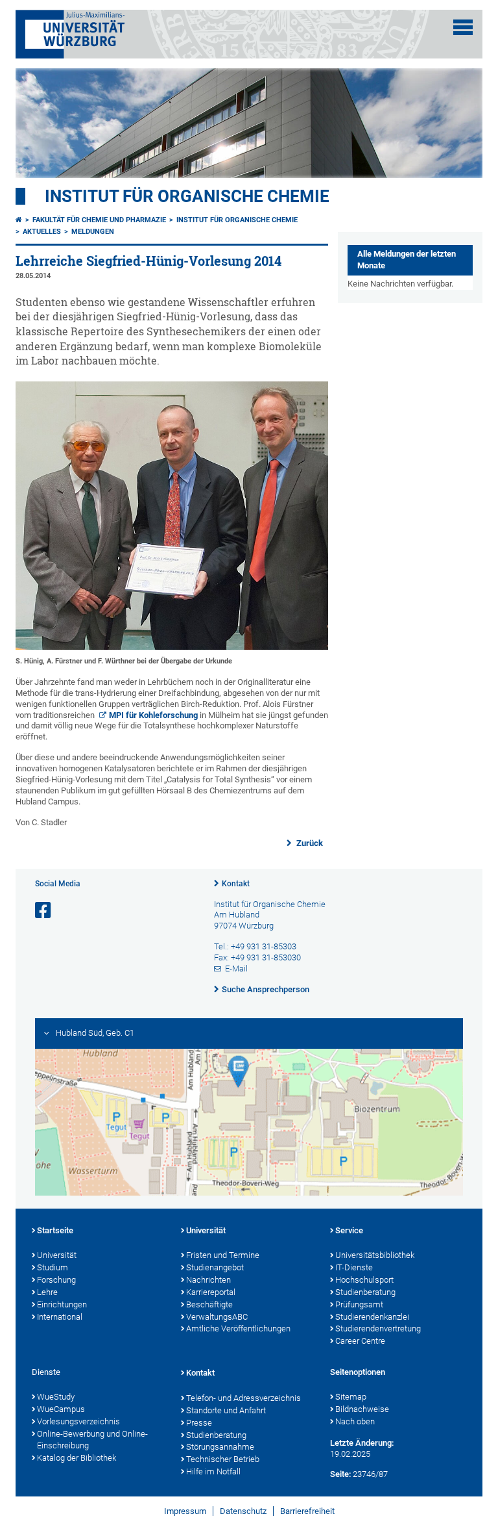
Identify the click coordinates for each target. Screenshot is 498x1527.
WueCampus (61, 1409)
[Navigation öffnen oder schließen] (463, 27)
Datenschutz (243, 1511)
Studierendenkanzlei (372, 1317)
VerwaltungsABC (217, 1317)
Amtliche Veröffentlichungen (238, 1328)
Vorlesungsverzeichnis (78, 1421)
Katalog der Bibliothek (76, 1458)
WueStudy (56, 1397)
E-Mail (236, 968)
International (59, 1317)
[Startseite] (19, 220)
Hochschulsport (364, 1280)
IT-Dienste (354, 1267)
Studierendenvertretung (378, 1328)
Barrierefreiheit (307, 1511)
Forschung (56, 1280)
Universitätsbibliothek (374, 1255)
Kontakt (236, 883)
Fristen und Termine (222, 1255)
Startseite (55, 1230)
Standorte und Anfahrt (226, 1410)
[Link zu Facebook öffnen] (44, 910)
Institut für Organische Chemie (187, 196)
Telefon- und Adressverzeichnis (243, 1398)
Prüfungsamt (359, 1304)
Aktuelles (42, 231)
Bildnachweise (362, 1409)
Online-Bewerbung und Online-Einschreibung (92, 1440)
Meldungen (92, 231)
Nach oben (355, 1421)
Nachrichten (208, 1280)
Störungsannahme (220, 1447)
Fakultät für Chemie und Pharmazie (99, 220)
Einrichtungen (62, 1304)
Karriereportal (210, 1292)
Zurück (308, 843)
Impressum (185, 1511)
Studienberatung (365, 1292)
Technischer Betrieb (222, 1459)
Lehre (47, 1292)
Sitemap (350, 1397)
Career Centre (360, 1341)
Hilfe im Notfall (213, 1471)
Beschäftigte (209, 1304)
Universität (57, 1255)
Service (349, 1230)
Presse (199, 1423)
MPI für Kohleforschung (153, 715)
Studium (52, 1267)
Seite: (340, 1474)
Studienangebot (215, 1267)
